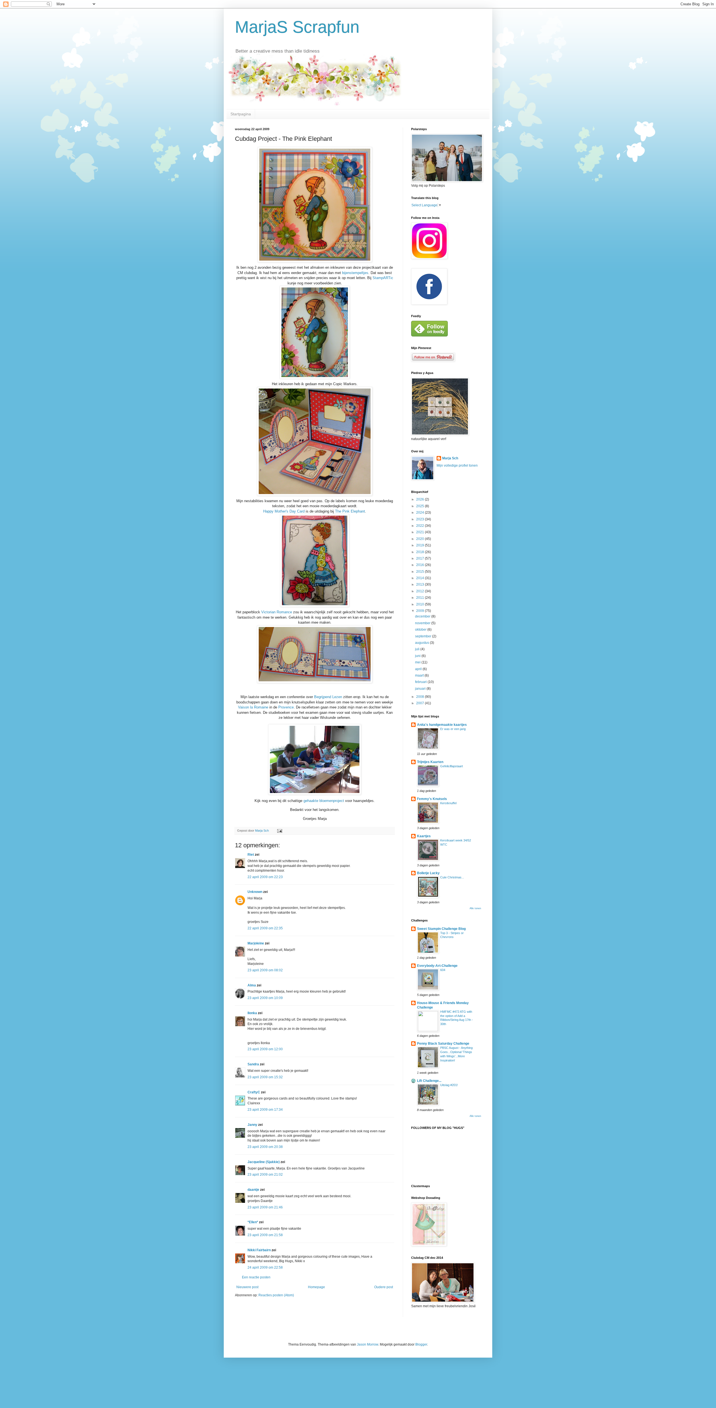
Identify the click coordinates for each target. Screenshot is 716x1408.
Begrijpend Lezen (328, 697)
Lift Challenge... (429, 1081)
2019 (420, 545)
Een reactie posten (256, 1277)
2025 (420, 506)
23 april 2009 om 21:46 (265, 1207)
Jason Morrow (367, 1344)
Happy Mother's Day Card (284, 511)
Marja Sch (450, 458)
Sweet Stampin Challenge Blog (441, 929)
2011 (420, 598)
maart (420, 675)
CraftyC (254, 1092)
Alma (252, 985)
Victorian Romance (277, 612)
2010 (420, 604)
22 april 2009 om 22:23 (265, 877)
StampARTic (383, 278)
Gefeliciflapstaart (451, 766)
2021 (420, 532)
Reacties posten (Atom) (276, 1295)
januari (421, 689)
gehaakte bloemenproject (324, 801)
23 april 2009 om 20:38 (265, 1147)
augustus (422, 643)
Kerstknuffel (448, 803)
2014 (420, 578)
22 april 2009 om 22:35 (265, 928)
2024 (420, 512)
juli (417, 649)
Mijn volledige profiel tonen (457, 465)
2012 (420, 591)
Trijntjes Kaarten (430, 762)
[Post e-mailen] (279, 830)
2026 (420, 499)
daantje (253, 1190)
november (423, 623)
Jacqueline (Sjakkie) (264, 1162)
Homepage (316, 1287)
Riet (251, 855)
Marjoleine (256, 943)
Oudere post (383, 1287)
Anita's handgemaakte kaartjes (442, 725)
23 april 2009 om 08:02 (265, 970)
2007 (420, 703)
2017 (420, 558)
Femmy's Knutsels (432, 799)
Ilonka (252, 1013)
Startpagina (240, 114)
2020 (420, 539)
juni (418, 656)
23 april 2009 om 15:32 (265, 1077)
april (419, 669)
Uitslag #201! (449, 1085)
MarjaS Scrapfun (297, 27)
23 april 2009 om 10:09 (265, 998)
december (423, 616)
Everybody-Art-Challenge (437, 966)
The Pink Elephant (350, 511)
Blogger (421, 1344)
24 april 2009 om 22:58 (265, 1267)
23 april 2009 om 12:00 (265, 1049)
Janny (252, 1125)
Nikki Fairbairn (259, 1250)
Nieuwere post (247, 1287)
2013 (420, 584)
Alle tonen (475, 908)
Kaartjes (424, 836)
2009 (420, 611)
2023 (420, 519)
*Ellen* (253, 1222)
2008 (420, 697)
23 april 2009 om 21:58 (265, 1235)
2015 (420, 572)
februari (421, 682)
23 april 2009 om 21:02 (265, 1175)
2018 (420, 552)
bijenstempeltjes (355, 273)
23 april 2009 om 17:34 (265, 1110)
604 (442, 970)
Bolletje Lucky (428, 873)
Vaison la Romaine (253, 707)
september (423, 636)
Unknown (255, 892)
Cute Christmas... (452, 877)
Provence (286, 707)
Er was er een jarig (453, 729)
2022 (420, 526)
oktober (421, 630)
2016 (420, 565)
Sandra (253, 1064)
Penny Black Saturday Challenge (443, 1044)
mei (418, 662)
